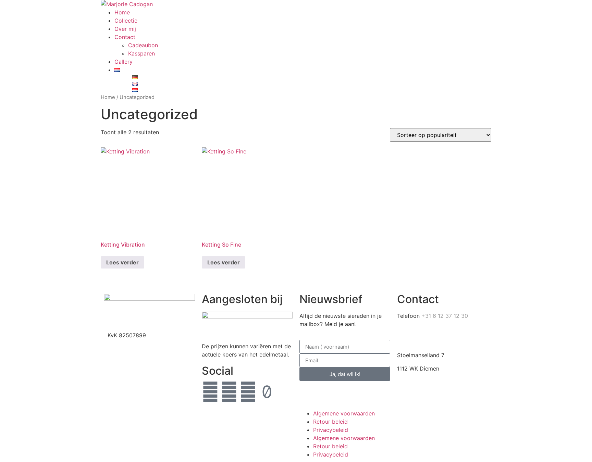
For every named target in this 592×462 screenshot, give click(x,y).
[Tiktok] (266, 391)
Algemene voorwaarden (344, 413)
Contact (124, 37)
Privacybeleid (330, 429)
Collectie (125, 20)
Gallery (123, 61)
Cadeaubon (143, 45)
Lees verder (122, 262)
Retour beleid (330, 421)
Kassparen (141, 53)
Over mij (125, 28)
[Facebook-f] (210, 391)
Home (122, 12)
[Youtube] (248, 391)
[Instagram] (229, 391)
